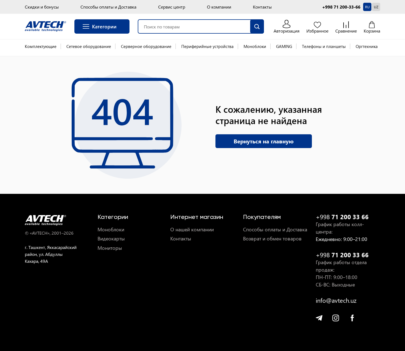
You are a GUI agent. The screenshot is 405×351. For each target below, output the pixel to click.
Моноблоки (255, 46)
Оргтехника (367, 46)
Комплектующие (40, 46)
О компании (219, 7)
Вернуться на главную (264, 141)
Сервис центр (171, 7)
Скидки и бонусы (42, 7)
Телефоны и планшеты (324, 46)
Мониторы (110, 248)
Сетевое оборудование (88, 46)
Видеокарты (111, 238)
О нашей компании (192, 229)
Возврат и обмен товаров (272, 238)
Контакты (262, 7)
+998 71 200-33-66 (341, 7)
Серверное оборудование (146, 46)
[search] (257, 26)
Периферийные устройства (207, 46)
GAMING (284, 46)
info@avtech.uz (336, 300)
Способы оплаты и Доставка (108, 7)
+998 (342, 217)
